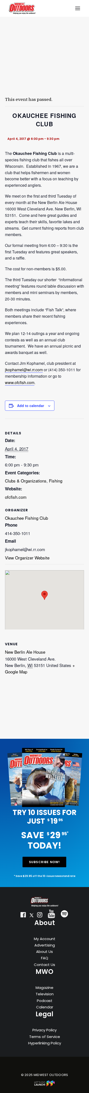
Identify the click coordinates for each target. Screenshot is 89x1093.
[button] (23, 916)
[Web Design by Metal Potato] (44, 1085)
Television (45, 994)
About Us (44, 951)
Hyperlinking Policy (44, 1043)
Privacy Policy (44, 1030)
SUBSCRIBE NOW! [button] (44, 862)
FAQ (44, 958)
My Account (44, 938)
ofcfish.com (15, 497)
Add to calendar (30, 405)
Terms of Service (44, 1036)
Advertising (44, 945)
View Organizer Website (27, 558)
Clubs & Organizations (25, 481)
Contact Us (44, 964)
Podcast (44, 1000)
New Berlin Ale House (25, 652)
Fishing (55, 481)
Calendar (44, 1007)
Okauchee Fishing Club (26, 518)
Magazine (44, 987)
